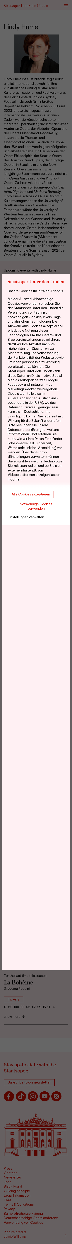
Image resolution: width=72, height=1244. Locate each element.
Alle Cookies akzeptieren (31, 494)
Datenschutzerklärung (25, 430)
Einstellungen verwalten (26, 517)
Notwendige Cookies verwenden (36, 506)
